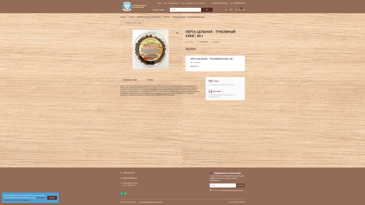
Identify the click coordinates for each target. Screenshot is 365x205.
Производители (173, 3)
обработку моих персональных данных (232, 190)
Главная (159, 3)
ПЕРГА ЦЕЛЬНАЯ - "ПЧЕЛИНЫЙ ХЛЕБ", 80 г (212, 59)
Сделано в (232, 202)
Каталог (131, 17)
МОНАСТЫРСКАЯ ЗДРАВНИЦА (148, 17)
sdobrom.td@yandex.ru (130, 178)
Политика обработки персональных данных (151, 202)
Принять (52, 198)
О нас (165, 3)
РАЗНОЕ (166, 17)
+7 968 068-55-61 (129, 173)
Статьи (182, 3)
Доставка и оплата (191, 3)
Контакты (202, 3)
